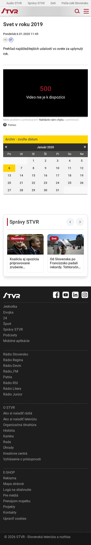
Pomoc (12, 125)
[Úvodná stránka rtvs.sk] (9, 11)
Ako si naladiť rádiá (17, 413)
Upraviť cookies (14, 519)
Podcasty (10, 335)
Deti (53, 3)
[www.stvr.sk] (11, 295)
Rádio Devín (12, 366)
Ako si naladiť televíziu (20, 419)
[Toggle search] (76, 11)
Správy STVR (36, 3)
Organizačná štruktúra (19, 425)
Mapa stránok (13, 484)
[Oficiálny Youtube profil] (66, 295)
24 (5, 318)
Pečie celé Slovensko (75, 3)
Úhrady (8, 448)
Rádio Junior (12, 394)
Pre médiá (10, 495)
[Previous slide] (70, 222)
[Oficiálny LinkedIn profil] (75, 295)
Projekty (9, 507)
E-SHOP (9, 472)
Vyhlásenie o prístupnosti (22, 459)
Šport (7, 324)
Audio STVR (14, 3)
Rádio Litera (12, 389)
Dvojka (8, 312)
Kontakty (10, 512)
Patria (7, 377)
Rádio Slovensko (15, 354)
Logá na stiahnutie (17, 490)
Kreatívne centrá (15, 453)
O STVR (9, 408)
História (9, 431)
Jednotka (10, 307)
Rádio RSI (10, 383)
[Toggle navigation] (86, 11)
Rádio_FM (10, 371)
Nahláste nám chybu (51, 119)
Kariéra (8, 436)
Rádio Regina (13, 360)
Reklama (9, 478)
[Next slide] (80, 222)
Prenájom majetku (16, 501)
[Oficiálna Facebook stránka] (56, 295)
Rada (7, 442)
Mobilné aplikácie (16, 341)
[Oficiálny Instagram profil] (85, 295)
